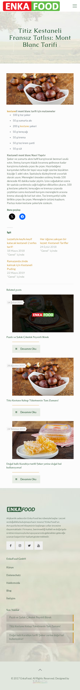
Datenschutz (13, 575)
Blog (8, 590)
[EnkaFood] (31, 6)
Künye (10, 567)
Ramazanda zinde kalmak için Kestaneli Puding (19, 264)
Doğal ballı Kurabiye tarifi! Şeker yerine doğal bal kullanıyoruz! (36, 637)
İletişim (10, 598)
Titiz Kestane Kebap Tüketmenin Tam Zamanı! (32, 400)
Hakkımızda (13, 582)
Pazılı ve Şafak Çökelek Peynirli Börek (27, 337)
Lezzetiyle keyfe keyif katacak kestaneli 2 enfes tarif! (22, 242)
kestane (11, 111)
